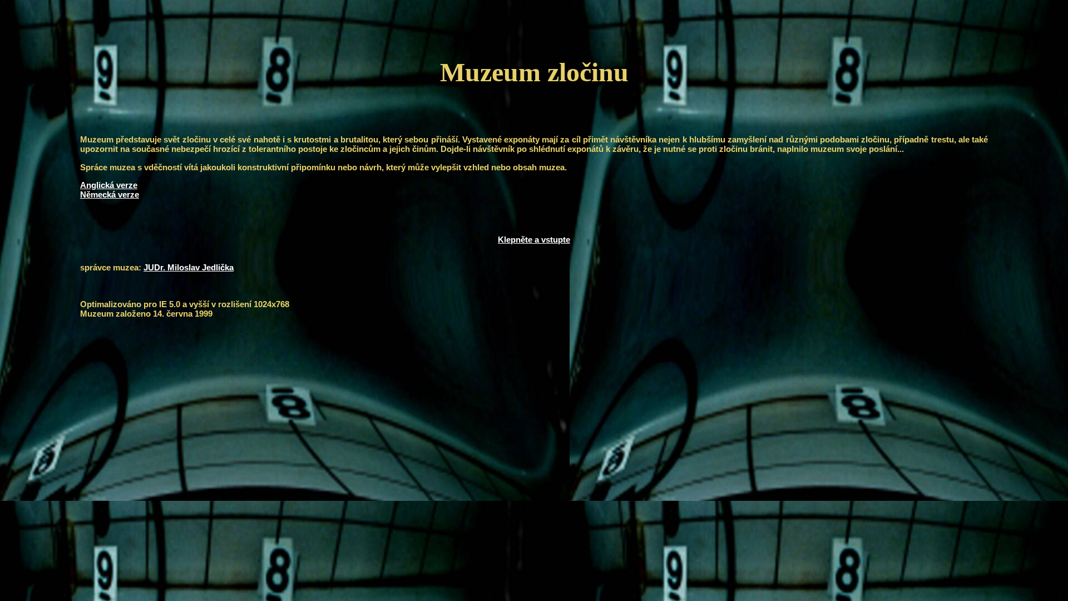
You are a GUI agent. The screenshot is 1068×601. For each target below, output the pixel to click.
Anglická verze (108, 185)
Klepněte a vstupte (534, 239)
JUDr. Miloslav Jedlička (189, 267)
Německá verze (109, 194)
